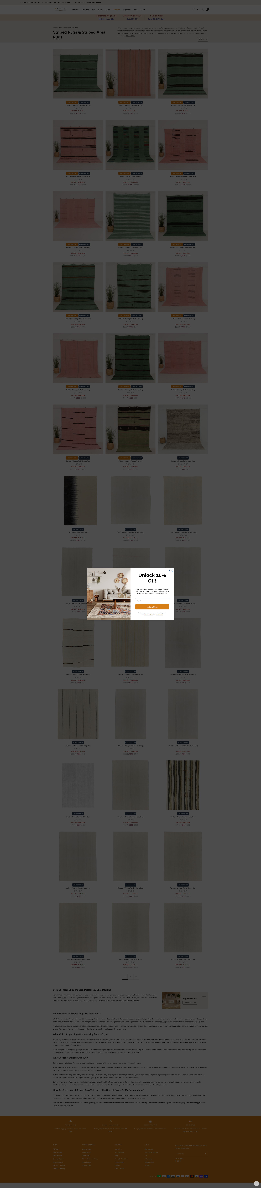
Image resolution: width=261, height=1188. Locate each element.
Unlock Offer (152, 607)
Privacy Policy (159, 614)
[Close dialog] (171, 570)
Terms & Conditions (148, 614)
